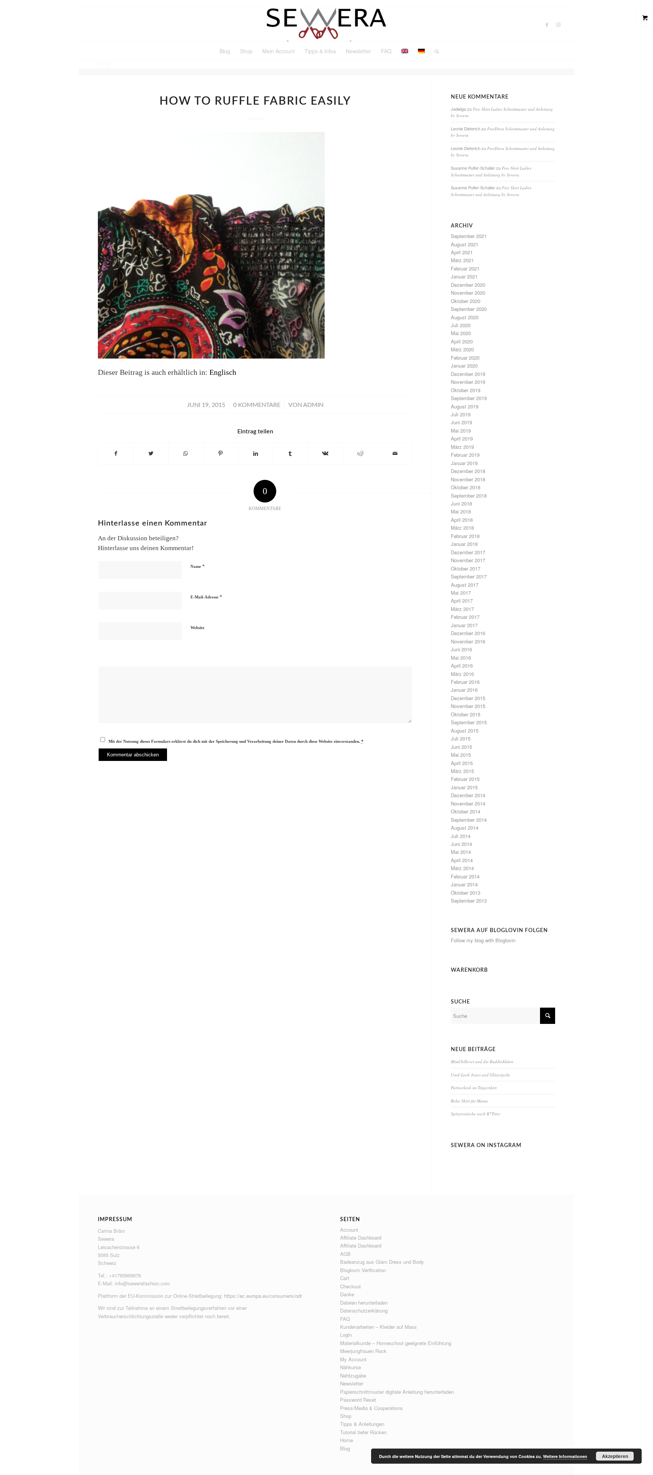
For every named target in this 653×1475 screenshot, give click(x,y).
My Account (353, 1359)
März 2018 (462, 527)
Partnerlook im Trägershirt (474, 1087)
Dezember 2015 (468, 698)
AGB (345, 1253)
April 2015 (462, 763)
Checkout (350, 1286)
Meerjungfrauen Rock (363, 1350)
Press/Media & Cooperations (371, 1408)
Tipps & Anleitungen (362, 1423)
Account (349, 1229)
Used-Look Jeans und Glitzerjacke (480, 1075)
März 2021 (462, 260)
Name (197, 566)
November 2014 (468, 803)
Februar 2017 (465, 616)
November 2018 (468, 479)
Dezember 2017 (468, 552)
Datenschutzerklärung (364, 1310)
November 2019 (468, 381)
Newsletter (351, 1383)
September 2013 (469, 900)
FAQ (345, 1318)
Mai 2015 (461, 754)
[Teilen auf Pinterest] (220, 453)
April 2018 (462, 519)
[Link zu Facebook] (547, 24)
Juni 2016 (461, 649)
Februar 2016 (465, 681)
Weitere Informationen (565, 1456)
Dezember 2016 (468, 633)
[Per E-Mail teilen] (395, 453)
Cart (344, 1278)
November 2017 (468, 560)
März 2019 (462, 446)
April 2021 (462, 252)
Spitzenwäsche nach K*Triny (475, 1113)
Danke (347, 1294)
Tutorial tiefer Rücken (363, 1432)
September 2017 (469, 576)
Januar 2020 (464, 365)
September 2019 (469, 398)
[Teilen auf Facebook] (115, 453)
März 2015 (462, 771)
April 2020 (462, 341)
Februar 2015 (465, 778)
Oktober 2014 (465, 811)
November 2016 (468, 641)
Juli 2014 (460, 836)
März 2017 (462, 608)
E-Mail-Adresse (206, 597)
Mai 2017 (461, 592)
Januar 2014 (464, 884)
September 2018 (469, 495)
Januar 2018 (464, 543)
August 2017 (464, 584)
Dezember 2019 (468, 373)
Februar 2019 (465, 454)
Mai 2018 (461, 511)
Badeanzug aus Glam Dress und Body (382, 1261)
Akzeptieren (615, 1456)
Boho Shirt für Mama (469, 1101)
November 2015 (468, 706)
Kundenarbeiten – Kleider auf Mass (378, 1326)
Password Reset (358, 1399)
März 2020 (462, 349)
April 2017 (462, 600)
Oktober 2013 (465, 892)
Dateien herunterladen (364, 1302)
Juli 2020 (460, 325)
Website (197, 627)
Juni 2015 (461, 746)
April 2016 (462, 665)
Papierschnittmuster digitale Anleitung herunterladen (397, 1391)
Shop (345, 1415)
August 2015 (464, 730)
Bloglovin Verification (363, 1270)
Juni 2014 (461, 843)
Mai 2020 (461, 333)
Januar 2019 (464, 463)
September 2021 (469, 236)
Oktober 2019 (465, 390)
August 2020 (464, 317)
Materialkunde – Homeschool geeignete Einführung (395, 1343)
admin (313, 405)
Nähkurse (350, 1367)
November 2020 (468, 292)
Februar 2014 (465, 876)
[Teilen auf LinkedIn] (255, 453)
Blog (345, 1448)
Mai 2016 (461, 657)
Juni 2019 (461, 422)
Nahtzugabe (353, 1375)
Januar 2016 (464, 689)
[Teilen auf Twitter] (150, 453)
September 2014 (469, 819)
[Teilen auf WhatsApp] (186, 453)
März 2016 (462, 673)
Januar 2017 (464, 625)
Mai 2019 (461, 430)
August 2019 (464, 406)
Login (346, 1334)
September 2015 (469, 722)
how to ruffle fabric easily (255, 101)
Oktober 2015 (465, 714)
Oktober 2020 (465, 301)
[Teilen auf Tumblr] (290, 453)
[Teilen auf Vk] (325, 453)
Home (346, 1440)
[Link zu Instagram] (558, 24)
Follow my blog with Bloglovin (483, 940)
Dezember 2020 (468, 284)
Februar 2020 (465, 357)
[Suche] (434, 51)
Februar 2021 (465, 268)
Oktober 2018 (465, 487)
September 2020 (469, 308)
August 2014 (464, 827)
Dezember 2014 (468, 795)
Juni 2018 (461, 503)
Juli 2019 (460, 414)
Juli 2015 (460, 738)
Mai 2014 (461, 851)
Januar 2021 (464, 276)
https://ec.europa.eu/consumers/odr (263, 1295)
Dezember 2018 (468, 471)
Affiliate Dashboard (360, 1237)
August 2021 (464, 244)
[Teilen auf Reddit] (360, 453)
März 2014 (462, 868)
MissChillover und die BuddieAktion (482, 1061)
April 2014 (462, 860)
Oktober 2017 (465, 568)
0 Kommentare (256, 405)
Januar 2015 (464, 787)
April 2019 (462, 438)
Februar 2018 (465, 536)
